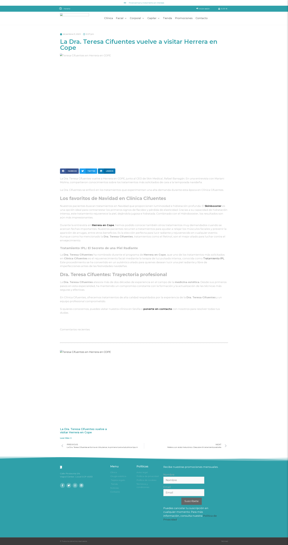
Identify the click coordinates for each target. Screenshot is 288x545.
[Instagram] (75, 485)
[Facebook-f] (62, 485)
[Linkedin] (81, 485)
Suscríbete (191, 501)
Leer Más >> (66, 438)
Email (167, 486)
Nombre (168, 474)
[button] (101, 8)
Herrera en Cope (103, 225)
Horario (67, 8)
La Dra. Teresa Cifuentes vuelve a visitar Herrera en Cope (83, 430)
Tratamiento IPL (213, 258)
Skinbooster (213, 205)
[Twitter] (68, 485)
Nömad (224, 541)
